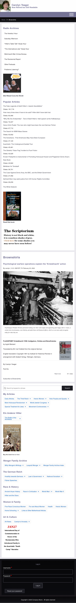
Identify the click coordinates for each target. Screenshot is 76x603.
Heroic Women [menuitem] (38, 399)
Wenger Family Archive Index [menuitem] (53, 465)
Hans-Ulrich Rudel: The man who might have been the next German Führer (29, 125)
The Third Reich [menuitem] (22, 399)
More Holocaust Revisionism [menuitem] (14, 403)
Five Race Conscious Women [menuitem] (15, 506)
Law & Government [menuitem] (34, 476)
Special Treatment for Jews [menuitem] (13, 407)
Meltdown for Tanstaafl (11, 166)
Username (6, 568)
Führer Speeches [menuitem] (11, 480)
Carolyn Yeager (20, 4)
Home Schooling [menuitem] (10, 510)
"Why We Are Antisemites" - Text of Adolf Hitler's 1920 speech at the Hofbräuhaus (31, 119)
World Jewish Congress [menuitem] (37, 403)
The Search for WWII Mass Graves (15, 131)
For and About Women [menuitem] (37, 506)
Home (3, 20)
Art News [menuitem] (8, 521)
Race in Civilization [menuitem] (29, 491)
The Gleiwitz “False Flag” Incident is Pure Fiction (20, 150)
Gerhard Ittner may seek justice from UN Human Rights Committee (26, 179)
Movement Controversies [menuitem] (36, 407)
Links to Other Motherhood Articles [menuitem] (34, 510)
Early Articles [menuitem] (9, 399)
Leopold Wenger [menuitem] (31, 465)
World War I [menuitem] (45, 491)
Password (6, 576)
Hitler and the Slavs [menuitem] (12, 495)
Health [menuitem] (50, 506)
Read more (58, 374)
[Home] (5, 6)
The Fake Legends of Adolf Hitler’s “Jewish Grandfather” (22, 106)
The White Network (10, 187)
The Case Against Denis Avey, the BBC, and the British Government (27, 172)
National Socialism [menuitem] (52, 476)
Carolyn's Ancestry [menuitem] (20, 522)
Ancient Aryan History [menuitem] (12, 491)
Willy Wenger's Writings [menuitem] (12, 465)
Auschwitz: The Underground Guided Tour (18, 144)
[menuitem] (38, 33)
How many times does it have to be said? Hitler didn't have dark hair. (27, 112)
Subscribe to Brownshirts (12, 379)
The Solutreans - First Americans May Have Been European (24, 138)
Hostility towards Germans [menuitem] (13, 476)
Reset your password (14, 591)
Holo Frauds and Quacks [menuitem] (57, 399)
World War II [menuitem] (59, 491)
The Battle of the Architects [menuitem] (9, 419)
